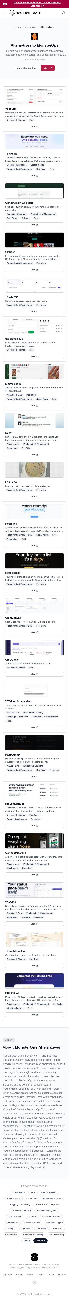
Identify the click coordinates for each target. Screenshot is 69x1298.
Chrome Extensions (51, 1217)
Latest (30, 1274)
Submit (40, 1274)
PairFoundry (13, 754)
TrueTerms (11, 297)
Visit (46, 68)
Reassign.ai (12, 573)
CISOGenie (12, 659)
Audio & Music (13, 1198)
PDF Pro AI (12, 993)
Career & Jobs (37, 165)
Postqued (11, 523)
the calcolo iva (14, 338)
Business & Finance (16, 120)
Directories (34, 815)
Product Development (17, 819)
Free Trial (26, 448)
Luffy (8, 433)
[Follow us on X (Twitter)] (34, 1282)
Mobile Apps (12, 868)
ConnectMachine (15, 853)
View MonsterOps (26, 68)
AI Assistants (13, 444)
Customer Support (54, 1223)
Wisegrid (10, 902)
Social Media (42, 399)
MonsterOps (31, 27)
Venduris (10, 108)
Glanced (10, 252)
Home (18, 27)
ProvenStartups (15, 803)
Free (52, 169)
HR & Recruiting (56, 1235)
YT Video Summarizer (18, 701)
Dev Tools (40, 169)
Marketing (31, 395)
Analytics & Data (14, 395)
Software (26, 218)
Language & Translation (17, 717)
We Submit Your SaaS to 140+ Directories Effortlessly (37, 4)
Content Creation (32, 1223)
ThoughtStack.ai (15, 951)
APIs (54, 535)
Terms (51, 1274)
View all (39, 1241)
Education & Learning (16, 214)
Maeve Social (13, 383)
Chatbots (32, 1217)
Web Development (15, 1008)
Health (27, 1241)
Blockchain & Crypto (52, 1198)
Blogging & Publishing (20, 1204)
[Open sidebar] (5, 13)
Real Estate (12, 218)
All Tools (7, 1274)
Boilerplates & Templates (47, 1204)
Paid (31, 120)
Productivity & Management (19, 169)
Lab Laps (11, 482)
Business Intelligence (16, 165)
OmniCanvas (13, 617)
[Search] (63, 13)
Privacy (62, 1274)
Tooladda (11, 153)
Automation (12, 448)
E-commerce (11, 1235)
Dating (10, 1229)
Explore (19, 1274)
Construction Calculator (19, 203)
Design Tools (25, 1229)
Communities (12, 1223)
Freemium (41, 263)
